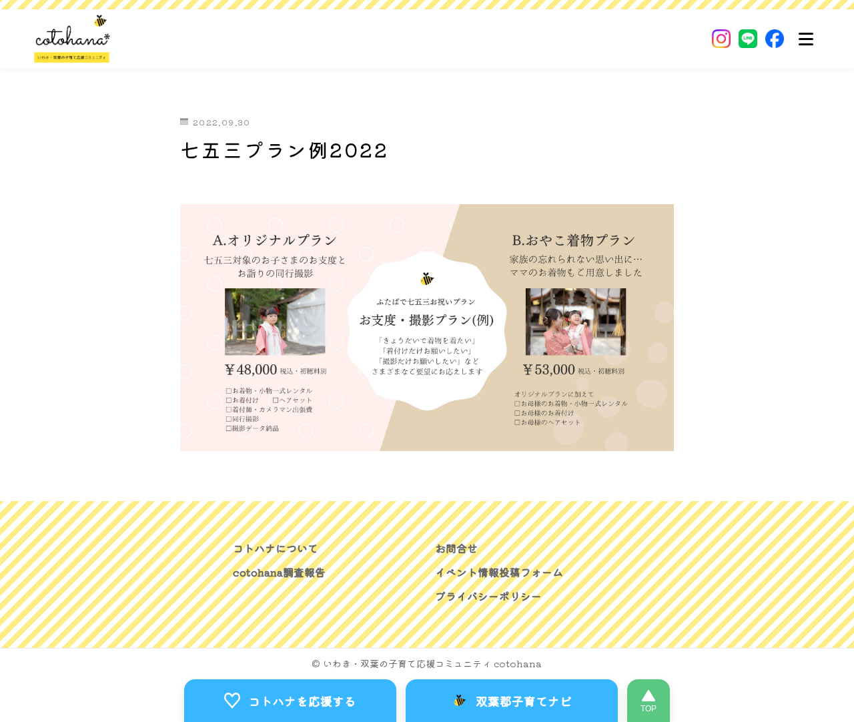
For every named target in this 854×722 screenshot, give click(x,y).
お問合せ (456, 548)
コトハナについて (275, 548)
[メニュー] (806, 39)
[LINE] (748, 38)
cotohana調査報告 (279, 572)
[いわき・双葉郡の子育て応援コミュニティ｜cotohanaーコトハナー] (72, 39)
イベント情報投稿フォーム (499, 572)
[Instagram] (721, 38)
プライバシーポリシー (488, 596)
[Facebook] (774, 38)
